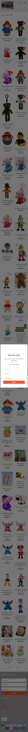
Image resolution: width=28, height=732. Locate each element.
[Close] (26, 346)
